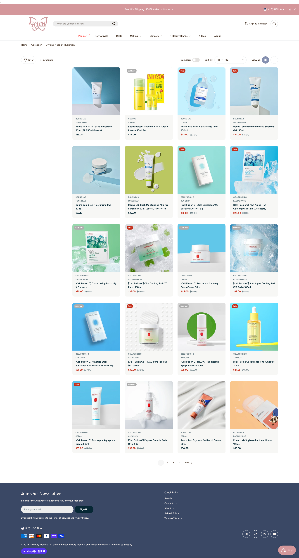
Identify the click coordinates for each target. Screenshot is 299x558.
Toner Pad (81, 201)
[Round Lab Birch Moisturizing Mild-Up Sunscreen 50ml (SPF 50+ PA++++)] (149, 170)
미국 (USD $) (275, 9)
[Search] (114, 24)
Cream (131, 122)
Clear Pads (134, 358)
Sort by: (209, 60)
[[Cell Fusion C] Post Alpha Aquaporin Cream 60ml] (96, 405)
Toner (184, 122)
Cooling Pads (135, 279)
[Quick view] (116, 74)
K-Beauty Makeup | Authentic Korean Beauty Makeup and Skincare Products (70, 544)
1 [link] (160, 462)
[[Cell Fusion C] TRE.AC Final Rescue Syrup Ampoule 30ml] (201, 327)
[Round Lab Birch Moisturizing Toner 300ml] (201, 91)
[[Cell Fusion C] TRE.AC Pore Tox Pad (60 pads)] (149, 327)
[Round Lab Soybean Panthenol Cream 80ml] (201, 405)
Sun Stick (185, 201)
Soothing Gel (240, 122)
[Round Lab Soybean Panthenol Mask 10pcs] (254, 405)
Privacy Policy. (82, 518)
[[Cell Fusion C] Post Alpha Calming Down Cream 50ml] (201, 248)
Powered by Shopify (121, 544)
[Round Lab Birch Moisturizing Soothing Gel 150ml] (254, 91)
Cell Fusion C (187, 197)
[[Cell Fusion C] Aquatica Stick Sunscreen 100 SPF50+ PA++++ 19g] (96, 327)
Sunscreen (81, 122)
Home (24, 44)
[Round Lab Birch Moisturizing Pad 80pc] (96, 170)
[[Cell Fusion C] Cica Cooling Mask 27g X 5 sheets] (96, 248)
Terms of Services (61, 518)
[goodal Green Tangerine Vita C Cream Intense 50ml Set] (149, 91)
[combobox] (85, 23)
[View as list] (274, 60)
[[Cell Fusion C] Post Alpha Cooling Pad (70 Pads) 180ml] (254, 248)
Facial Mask (239, 201)
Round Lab (81, 119)
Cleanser (133, 436)
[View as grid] (265, 60)
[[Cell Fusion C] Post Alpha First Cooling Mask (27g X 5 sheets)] (254, 170)
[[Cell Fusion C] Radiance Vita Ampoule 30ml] (254, 327)
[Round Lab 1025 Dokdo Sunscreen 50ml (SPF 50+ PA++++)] (96, 91)
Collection (36, 44)
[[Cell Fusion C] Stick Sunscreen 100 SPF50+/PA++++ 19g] (201, 170)
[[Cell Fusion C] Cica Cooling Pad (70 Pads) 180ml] (149, 248)
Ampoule (185, 358)
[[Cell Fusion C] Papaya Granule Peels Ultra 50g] (149, 405)
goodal (132, 119)
